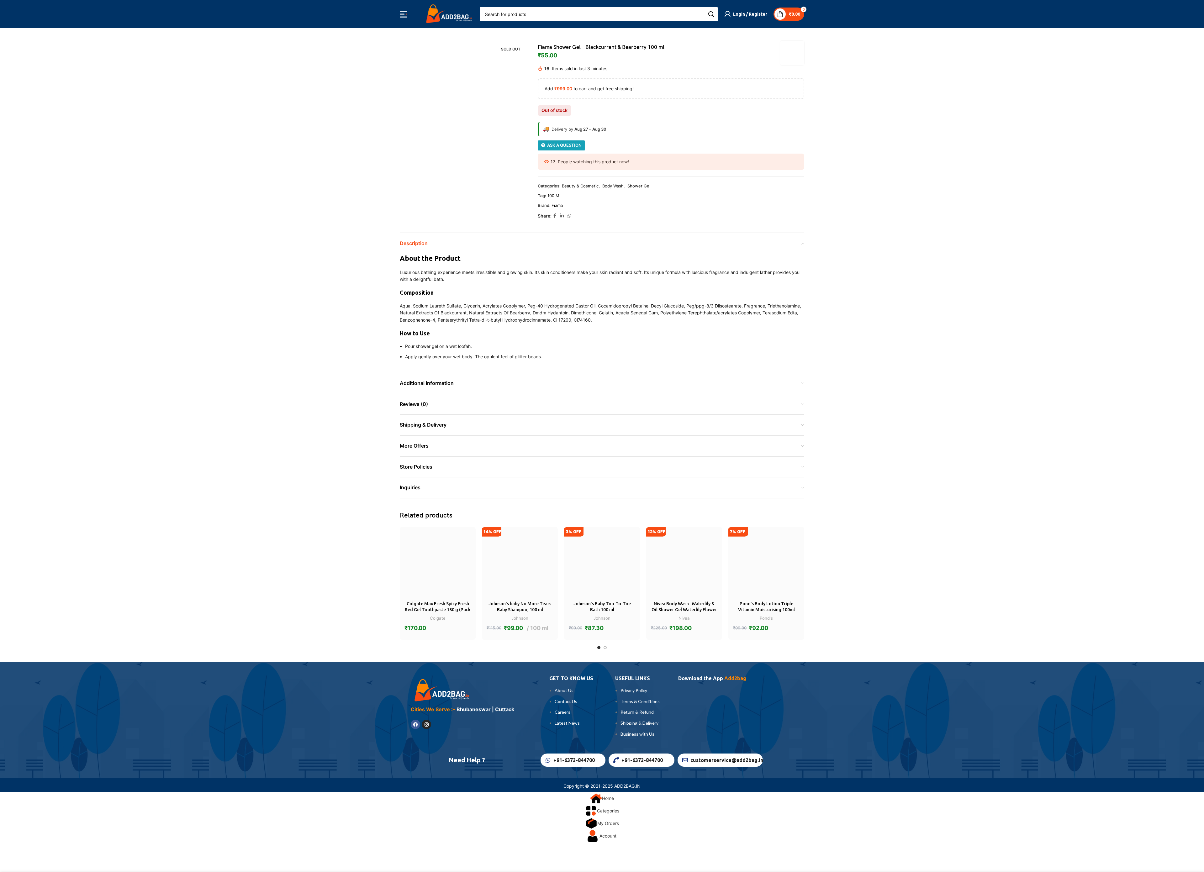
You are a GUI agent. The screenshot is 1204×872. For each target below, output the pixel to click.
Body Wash (613, 185)
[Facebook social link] (555, 216)
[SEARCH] (711, 14)
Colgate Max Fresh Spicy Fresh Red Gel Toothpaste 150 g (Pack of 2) (438, 609)
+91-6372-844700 (574, 760)
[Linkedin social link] (562, 216)
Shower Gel (638, 185)
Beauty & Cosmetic (580, 185)
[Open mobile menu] (403, 14)
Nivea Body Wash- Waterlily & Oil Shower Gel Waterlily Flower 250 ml (684, 609)
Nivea (684, 618)
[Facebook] (415, 724)
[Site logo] (448, 13)
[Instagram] (426, 724)
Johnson (519, 618)
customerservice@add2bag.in (726, 760)
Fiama (557, 205)
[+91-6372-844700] (548, 760)
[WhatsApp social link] (569, 216)
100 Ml (553, 195)
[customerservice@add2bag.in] (685, 760)
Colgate (438, 618)
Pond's (766, 618)
